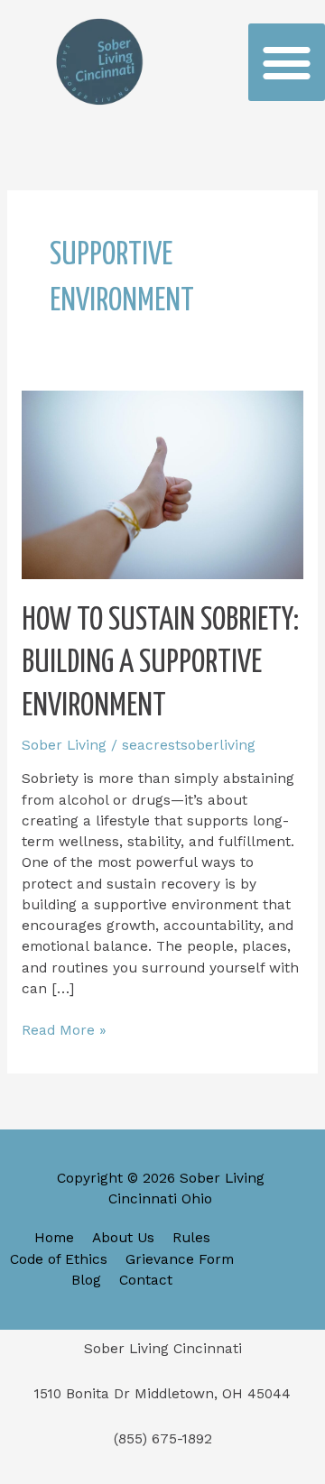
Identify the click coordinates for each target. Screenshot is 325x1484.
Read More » (64, 1029)
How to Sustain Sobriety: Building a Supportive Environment (160, 663)
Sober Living (64, 745)
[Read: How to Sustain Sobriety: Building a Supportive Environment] (162, 483)
